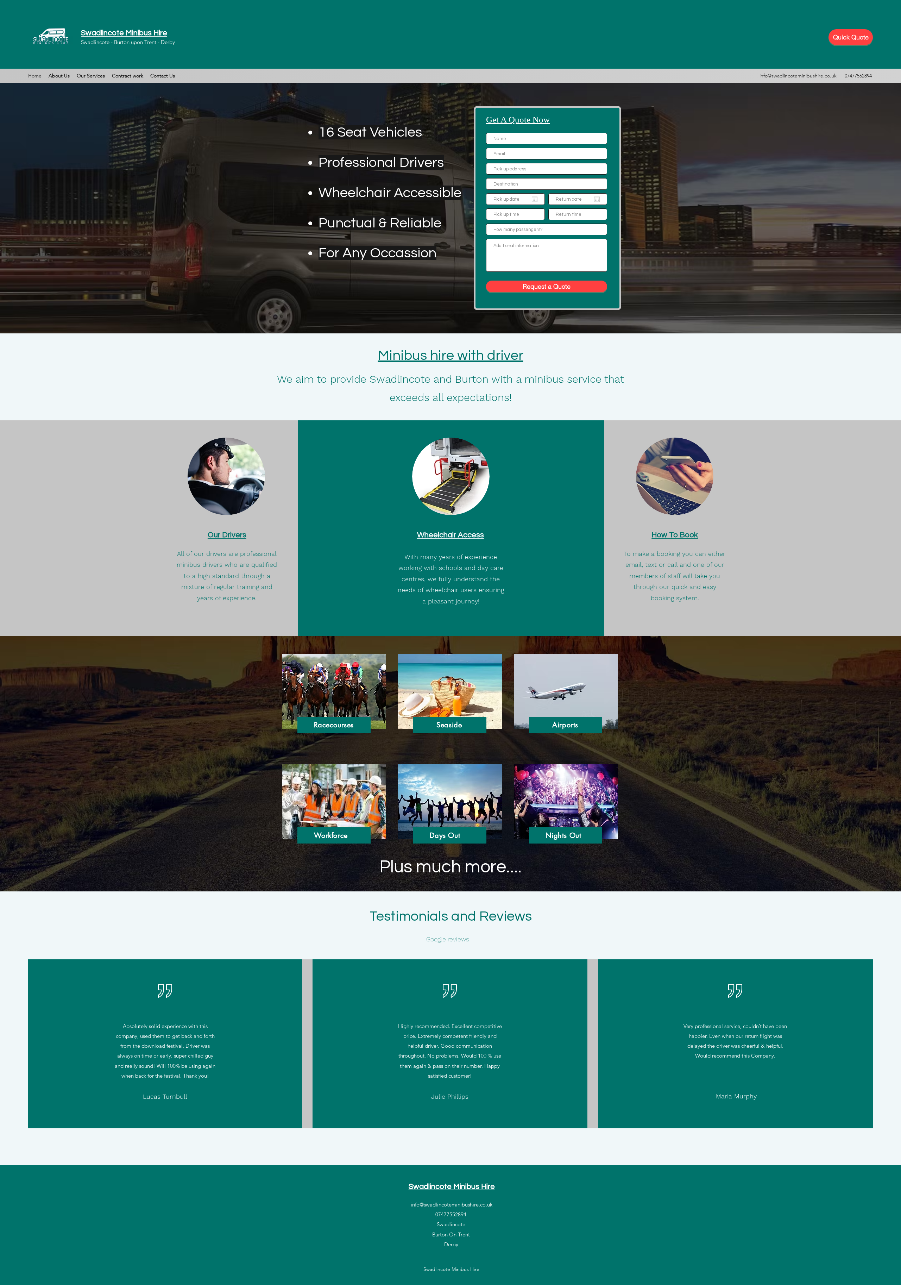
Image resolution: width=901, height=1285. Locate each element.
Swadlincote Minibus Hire (124, 33)
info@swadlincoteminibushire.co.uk (451, 1204)
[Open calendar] (534, 199)
